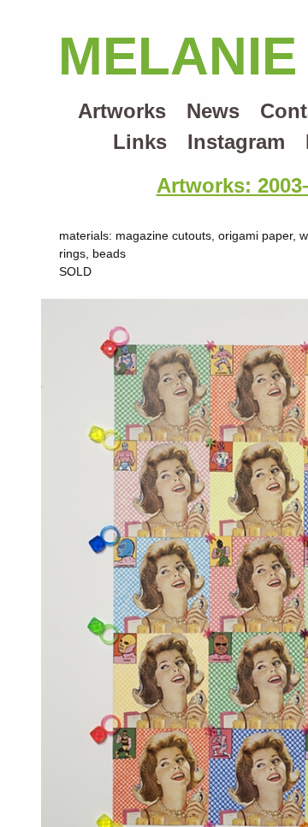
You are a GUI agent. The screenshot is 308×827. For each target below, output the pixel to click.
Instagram (236, 141)
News (213, 110)
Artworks (122, 110)
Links (140, 141)
